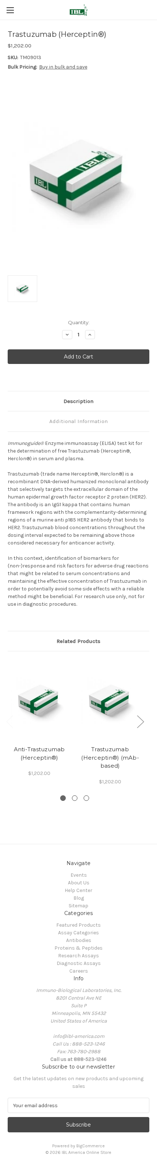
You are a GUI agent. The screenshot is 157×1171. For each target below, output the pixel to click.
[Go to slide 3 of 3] (86, 798)
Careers (78, 971)
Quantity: (78, 322)
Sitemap (78, 906)
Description (78, 401)
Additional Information (78, 421)
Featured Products (78, 925)
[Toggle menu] (10, 10)
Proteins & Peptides (78, 948)
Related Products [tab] (78, 641)
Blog (78, 898)
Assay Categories (78, 933)
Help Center (78, 890)
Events (78, 875)
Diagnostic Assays (79, 963)
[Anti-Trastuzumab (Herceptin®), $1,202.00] (39, 700)
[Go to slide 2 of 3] (74, 798)
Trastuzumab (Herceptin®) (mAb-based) (110, 757)
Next (140, 721)
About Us (78, 883)
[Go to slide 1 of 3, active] (63, 798)
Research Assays (78, 956)
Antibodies (78, 940)
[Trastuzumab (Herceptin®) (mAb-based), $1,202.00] (110, 700)
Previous (9, 721)
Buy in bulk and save (63, 67)
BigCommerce (90, 1145)
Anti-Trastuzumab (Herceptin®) (39, 753)
